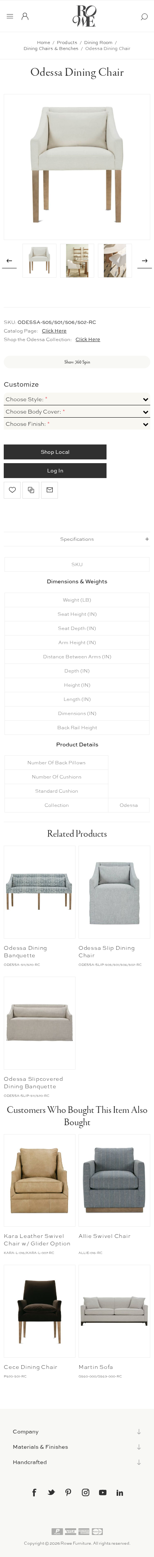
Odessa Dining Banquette (25, 951)
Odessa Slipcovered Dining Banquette (33, 1082)
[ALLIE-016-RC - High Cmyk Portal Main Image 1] (114, 1181)
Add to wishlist (12, 490)
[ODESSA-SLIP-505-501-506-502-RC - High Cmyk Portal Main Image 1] (114, 892)
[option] (39, 261)
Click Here (54, 330)
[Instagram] (85, 1492)
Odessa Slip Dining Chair (106, 951)
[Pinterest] (68, 1492)
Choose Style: (25, 399)
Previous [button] (9, 260)
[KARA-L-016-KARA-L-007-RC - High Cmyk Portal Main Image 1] (39, 1181)
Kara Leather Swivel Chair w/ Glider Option (37, 1239)
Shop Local (55, 451)
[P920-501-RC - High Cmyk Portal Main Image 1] (39, 1311)
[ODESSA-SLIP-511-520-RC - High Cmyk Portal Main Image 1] (39, 1023)
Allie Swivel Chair (104, 1236)
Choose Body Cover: (34, 411)
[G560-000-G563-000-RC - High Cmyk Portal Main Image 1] (114, 1311)
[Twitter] (51, 1492)
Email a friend (49, 490)
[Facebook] (34, 1492)
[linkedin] (120, 1492)
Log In (55, 470)
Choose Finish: (26, 424)
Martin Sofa (95, 1367)
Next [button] (144, 260)
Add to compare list (30, 490)
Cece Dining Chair (31, 1367)
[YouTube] (102, 1492)
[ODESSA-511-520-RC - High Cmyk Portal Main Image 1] (39, 892)
